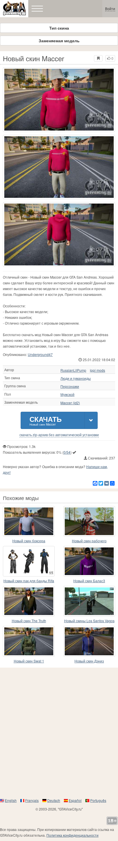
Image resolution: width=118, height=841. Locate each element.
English (11, 800)
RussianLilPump (73, 370)
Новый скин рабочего (89, 540)
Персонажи (69, 386)
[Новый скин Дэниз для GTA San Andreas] (89, 641)
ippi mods (97, 370)
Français (32, 800)
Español (75, 800)
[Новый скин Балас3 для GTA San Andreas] (89, 561)
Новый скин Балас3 (89, 580)
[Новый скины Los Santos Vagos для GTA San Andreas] (89, 601)
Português (98, 800)
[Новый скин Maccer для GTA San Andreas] (59, 99)
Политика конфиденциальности (72, 835)
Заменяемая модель (59, 40)
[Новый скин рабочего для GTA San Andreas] (89, 521)
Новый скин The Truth (29, 620)
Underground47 (40, 354)
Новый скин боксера (28, 540)
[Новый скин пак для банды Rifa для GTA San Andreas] (29, 561)
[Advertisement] (59, 732)
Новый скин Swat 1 (29, 660)
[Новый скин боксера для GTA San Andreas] (29, 521)
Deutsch (53, 800)
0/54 (67, 452)
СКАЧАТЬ (46, 420)
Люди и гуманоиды (75, 378)
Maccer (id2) (70, 402)
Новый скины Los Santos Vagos (89, 620)
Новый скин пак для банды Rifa (28, 580)
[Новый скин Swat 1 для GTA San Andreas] (29, 641)
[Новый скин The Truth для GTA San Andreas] (29, 601)
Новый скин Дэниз (89, 660)
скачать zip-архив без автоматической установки (59, 434)
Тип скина (59, 28)
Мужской (67, 394)
